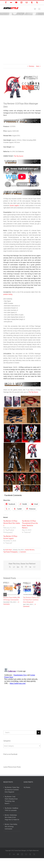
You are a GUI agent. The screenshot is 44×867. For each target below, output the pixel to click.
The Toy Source (18, 156)
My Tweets (27, 787)
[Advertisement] (22, 38)
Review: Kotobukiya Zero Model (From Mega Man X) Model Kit (12, 817)
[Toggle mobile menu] (39, 9)
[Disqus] (22, 636)
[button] (5, 594)
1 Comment (22, 552)
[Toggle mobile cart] (35, 9)
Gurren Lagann (14, 205)
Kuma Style (8, 549)
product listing (7, 294)
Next (37, 66)
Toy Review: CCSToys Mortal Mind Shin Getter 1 (11, 523)
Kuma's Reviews (29, 549)
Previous (31, 66)
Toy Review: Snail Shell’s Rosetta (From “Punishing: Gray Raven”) (11, 599)
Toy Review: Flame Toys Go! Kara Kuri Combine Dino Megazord (12, 789)
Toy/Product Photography (10, 552)
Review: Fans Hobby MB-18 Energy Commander (11, 826)
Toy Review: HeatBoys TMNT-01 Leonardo (11, 809)
